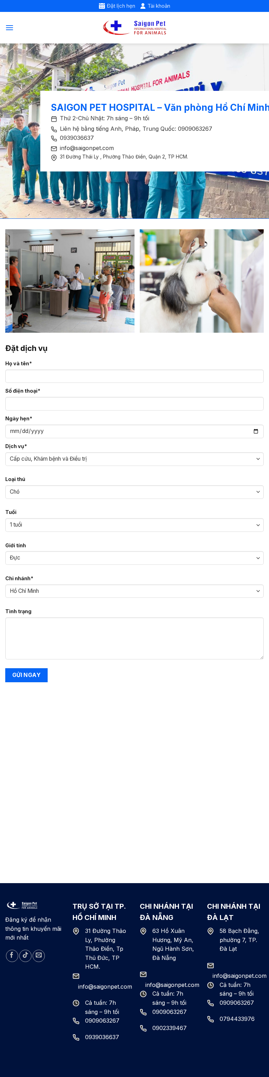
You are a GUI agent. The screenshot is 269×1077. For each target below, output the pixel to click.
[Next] (249, 281)
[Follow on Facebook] (12, 956)
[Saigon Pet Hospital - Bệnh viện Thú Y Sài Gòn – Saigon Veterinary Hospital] (134, 28)
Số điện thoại (22, 391)
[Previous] (19, 281)
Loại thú (15, 479)
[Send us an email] (39, 956)
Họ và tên (18, 363)
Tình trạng (18, 611)
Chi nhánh (19, 578)
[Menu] (9, 27)
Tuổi (10, 512)
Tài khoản (158, 5)
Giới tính (15, 545)
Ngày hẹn (18, 418)
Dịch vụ (16, 446)
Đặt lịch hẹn (121, 5)
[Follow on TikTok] (25, 956)
